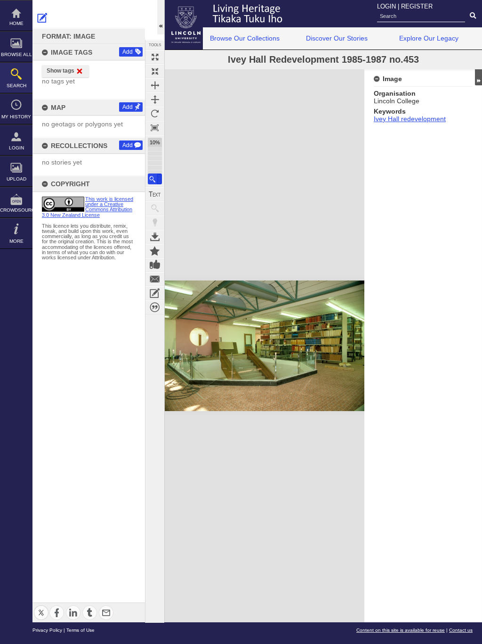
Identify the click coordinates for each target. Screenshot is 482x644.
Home (16, 23)
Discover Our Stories (337, 38)
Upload (16, 179)
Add (127, 52)
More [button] (16, 241)
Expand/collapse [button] (478, 77)
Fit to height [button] (154, 99)
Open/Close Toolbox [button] (160, 17)
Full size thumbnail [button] (154, 57)
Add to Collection (154, 251)
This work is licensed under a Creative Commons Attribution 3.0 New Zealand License (87, 207)
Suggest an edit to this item (42, 18)
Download (154, 237)
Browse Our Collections (245, 38)
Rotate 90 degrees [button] (154, 114)
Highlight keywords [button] (154, 222)
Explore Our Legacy (428, 38)
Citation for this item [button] (154, 307)
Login (16, 147)
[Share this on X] (41, 607)
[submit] (473, 16)
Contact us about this (154, 279)
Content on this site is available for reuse (400, 630)
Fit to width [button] (154, 85)
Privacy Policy (47, 630)
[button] (155, 178)
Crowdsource (16, 210)
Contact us (461, 630)
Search (16, 85)
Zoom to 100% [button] (154, 128)
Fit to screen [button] (154, 71)
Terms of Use (80, 630)
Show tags (60, 70)
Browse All (16, 54)
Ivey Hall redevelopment (410, 119)
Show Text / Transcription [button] (154, 194)
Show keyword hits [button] (154, 208)
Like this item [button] (154, 265)
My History (16, 116)
